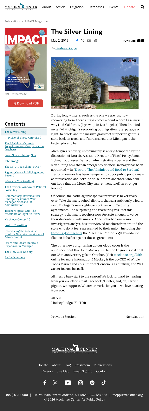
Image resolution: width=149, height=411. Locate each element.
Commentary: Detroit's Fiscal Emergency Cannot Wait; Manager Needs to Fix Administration (23, 200)
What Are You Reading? (19, 181)
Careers (47, 371)
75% (138, 40)
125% (142, 40)
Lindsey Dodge (66, 48)
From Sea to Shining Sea (20, 155)
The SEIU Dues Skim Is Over (23, 166)
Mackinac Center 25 (17, 219)
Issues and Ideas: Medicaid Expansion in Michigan (21, 244)
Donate (129, 7)
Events (114, 7)
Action (60, 7)
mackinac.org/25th (128, 255)
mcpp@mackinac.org (128, 395)
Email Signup (82, 371)
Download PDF (28, 103)
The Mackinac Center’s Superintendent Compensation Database (24, 146)
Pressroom (82, 365)
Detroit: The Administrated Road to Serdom (106, 169)
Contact (102, 371)
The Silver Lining (15, 132)
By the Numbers (15, 257)
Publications (13, 21)
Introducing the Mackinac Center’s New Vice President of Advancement (24, 234)
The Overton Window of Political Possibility (25, 188)
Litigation (77, 7)
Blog (67, 365)
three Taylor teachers (66, 233)
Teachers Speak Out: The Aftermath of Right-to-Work (22, 212)
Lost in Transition (16, 225)
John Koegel (12, 161)
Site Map (63, 371)
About (46, 7)
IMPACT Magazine (36, 21)
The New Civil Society (18, 251)
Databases (96, 7)
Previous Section (63, 317)
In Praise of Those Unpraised (23, 137)
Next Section (135, 317)
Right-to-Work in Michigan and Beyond (24, 174)
